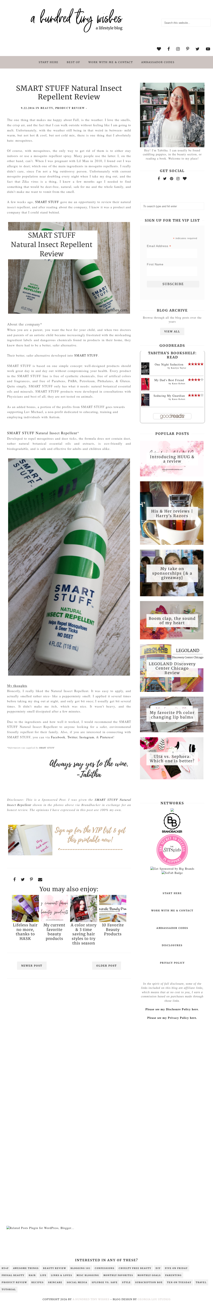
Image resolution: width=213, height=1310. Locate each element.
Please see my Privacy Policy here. (172, 1017)
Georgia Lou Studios (154, 1299)
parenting (173, 1275)
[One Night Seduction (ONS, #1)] (145, 374)
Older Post (106, 965)
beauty (47, 108)
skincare (55, 1282)
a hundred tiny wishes (91, 1299)
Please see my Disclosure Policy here (171, 1009)
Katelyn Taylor (178, 367)
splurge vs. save (105, 1282)
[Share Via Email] (40, 879)
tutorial (9, 1289)
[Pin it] (31, 879)
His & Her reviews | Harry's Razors (172, 513)
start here (48, 62)
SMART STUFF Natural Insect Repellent (42, 432)
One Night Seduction (169, 364)
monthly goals (149, 1275)
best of (73, 62)
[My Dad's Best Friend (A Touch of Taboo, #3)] (145, 390)
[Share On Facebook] (14, 879)
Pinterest (106, 737)
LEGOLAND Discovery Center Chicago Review (172, 668)
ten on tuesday (179, 1282)
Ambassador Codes (158, 62)
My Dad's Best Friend (169, 380)
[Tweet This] (23, 879)
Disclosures (172, 945)
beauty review (54, 1268)
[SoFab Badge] (172, 873)
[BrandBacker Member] (172, 832)
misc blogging (88, 1275)
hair (32, 1275)
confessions (104, 1268)
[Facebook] (159, 178)
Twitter (72, 737)
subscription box (149, 1282)
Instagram (86, 737)
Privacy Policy (172, 962)
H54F (5, 1268)
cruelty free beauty (135, 1268)
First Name (155, 264)
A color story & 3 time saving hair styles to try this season (84, 934)
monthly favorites (118, 1275)
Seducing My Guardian (169, 396)
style (126, 1282)
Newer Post (31, 965)
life (43, 1275)
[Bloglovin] (185, 178)
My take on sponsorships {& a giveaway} (172, 573)
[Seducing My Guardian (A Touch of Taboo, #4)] (145, 405)
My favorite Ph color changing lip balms (172, 715)
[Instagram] (178, 178)
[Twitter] (165, 178)
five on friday (176, 1268)
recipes (37, 1282)
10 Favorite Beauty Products (113, 929)
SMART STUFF (47, 202)
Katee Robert (178, 383)
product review (70, 108)
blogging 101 (80, 1268)
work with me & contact (110, 62)
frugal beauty (13, 1275)
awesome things (26, 1268)
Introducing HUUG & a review (172, 459)
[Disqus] (69, 1039)
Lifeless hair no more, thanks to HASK (25, 932)
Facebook (58, 737)
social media (77, 1282)
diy (158, 1268)
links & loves (61, 1275)
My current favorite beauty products (54, 932)
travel (201, 1282)
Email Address (159, 246)
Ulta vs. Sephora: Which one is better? (172, 758)
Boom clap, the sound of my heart (172, 620)
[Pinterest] (171, 178)
